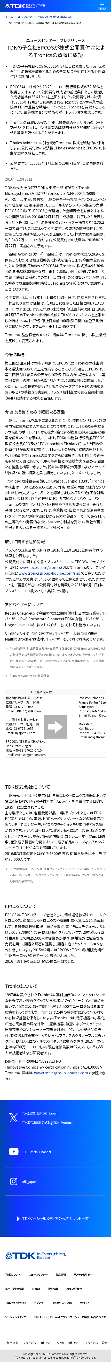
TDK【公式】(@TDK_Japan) (40, 1113)
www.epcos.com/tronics (40, 567)
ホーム (9, 16)
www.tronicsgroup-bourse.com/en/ (49, 573)
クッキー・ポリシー (69, 1342)
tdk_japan (29, 1181)
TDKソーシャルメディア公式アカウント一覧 (55, 1218)
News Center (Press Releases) (55, 16)
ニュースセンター (25, 16)
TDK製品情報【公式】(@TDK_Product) (48, 1122)
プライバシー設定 (96, 1342)
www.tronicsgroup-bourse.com (61, 1072)
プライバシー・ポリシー (38, 1342)
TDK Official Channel (36, 1152)
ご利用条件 (11, 1342)
